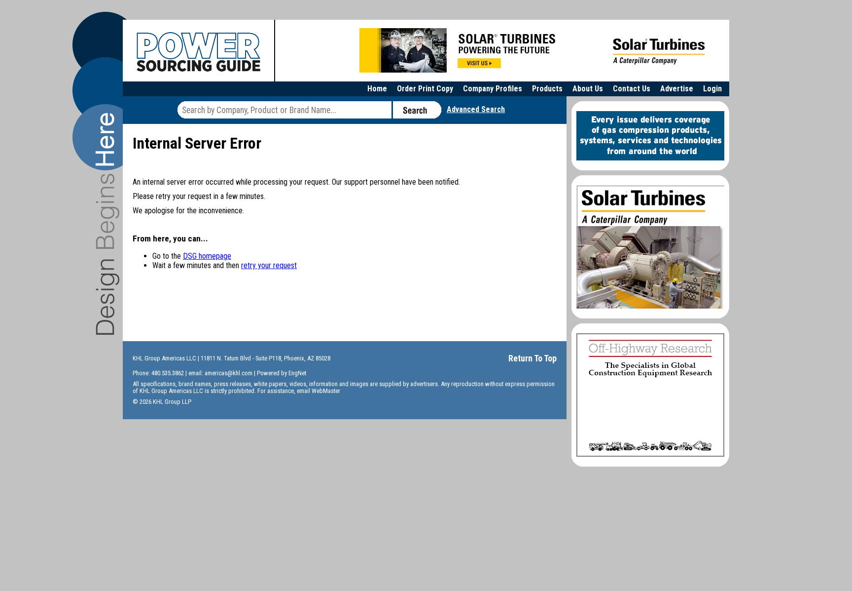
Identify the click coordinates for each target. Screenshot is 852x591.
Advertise (676, 88)
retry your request (269, 265)
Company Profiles (492, 88)
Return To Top (532, 358)
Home (377, 88)
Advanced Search (476, 109)
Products (547, 88)
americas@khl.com (228, 373)
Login (712, 88)
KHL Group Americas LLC (164, 358)
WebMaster (326, 390)
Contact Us (631, 88)
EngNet (297, 373)
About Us (587, 88)
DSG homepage (207, 256)
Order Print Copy (425, 88)
